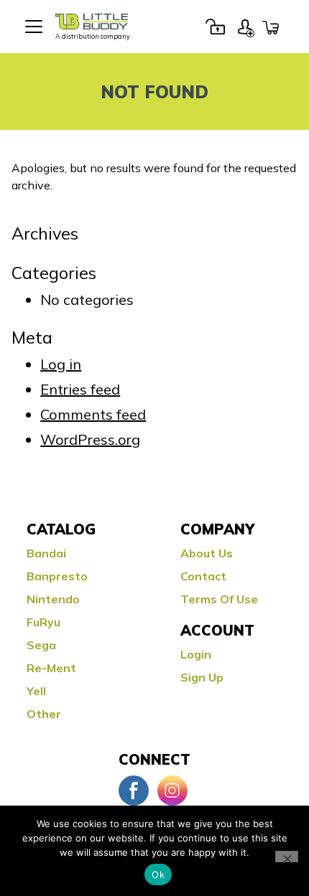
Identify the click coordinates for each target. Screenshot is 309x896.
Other (44, 714)
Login (215, 26)
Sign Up (246, 26)
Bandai (46, 553)
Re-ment (51, 668)
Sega (41, 645)
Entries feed (80, 389)
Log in (60, 364)
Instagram (172, 790)
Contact (203, 576)
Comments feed (93, 414)
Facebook (133, 790)
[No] (286, 856)
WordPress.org (90, 439)
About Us (206, 553)
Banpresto (57, 576)
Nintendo (53, 599)
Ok (158, 874)
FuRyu (43, 622)
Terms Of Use (219, 599)
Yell (36, 691)
